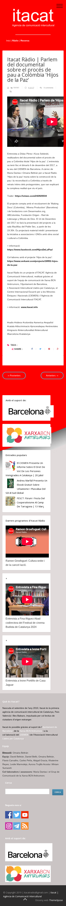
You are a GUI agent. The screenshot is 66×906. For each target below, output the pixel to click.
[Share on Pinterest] (49, 349)
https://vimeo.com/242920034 (31, 196)
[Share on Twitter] (40, 349)
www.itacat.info (29, 307)
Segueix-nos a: (13, 805)
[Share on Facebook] (32, 349)
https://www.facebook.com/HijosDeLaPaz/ (30, 249)
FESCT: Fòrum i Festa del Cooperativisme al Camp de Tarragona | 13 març (31, 502)
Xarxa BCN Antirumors (31, 731)
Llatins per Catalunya (13, 738)
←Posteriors (14, 375)
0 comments (48, 88)
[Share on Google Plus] (58, 349)
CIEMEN (24, 734)
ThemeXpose (56, 900)
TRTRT (16, 88)
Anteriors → (52, 375)
